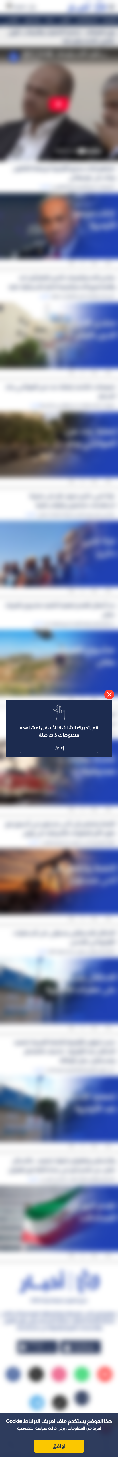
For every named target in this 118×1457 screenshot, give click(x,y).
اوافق (59, 1446)
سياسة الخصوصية (32, 1428)
